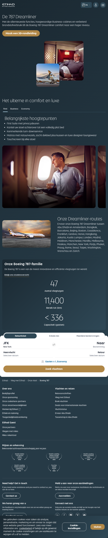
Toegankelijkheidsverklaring (14, 417)
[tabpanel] (54, 161)
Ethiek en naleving (10, 413)
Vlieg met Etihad (62, 397)
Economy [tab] (25, 108)
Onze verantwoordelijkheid (14, 405)
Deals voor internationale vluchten (70, 405)
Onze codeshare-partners (14, 401)
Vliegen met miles (10, 431)
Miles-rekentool (9, 435)
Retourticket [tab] (20, 336)
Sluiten (97, 526)
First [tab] (5, 108)
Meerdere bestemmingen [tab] (87, 336)
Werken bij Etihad (10, 409)
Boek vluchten (61, 401)
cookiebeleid (25, 528)
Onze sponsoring (10, 397)
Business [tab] (14, 108)
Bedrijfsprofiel (8, 393)
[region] (54, 527)
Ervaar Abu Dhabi (63, 413)
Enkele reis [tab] (54, 336)
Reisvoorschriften (63, 393)
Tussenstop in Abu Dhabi (66, 417)
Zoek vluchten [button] (54, 368)
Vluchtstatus (61, 409)
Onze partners (8, 427)
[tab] (26, 344)
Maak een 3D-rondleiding (23, 33)
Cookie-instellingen (74, 527)
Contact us (11, 495)
